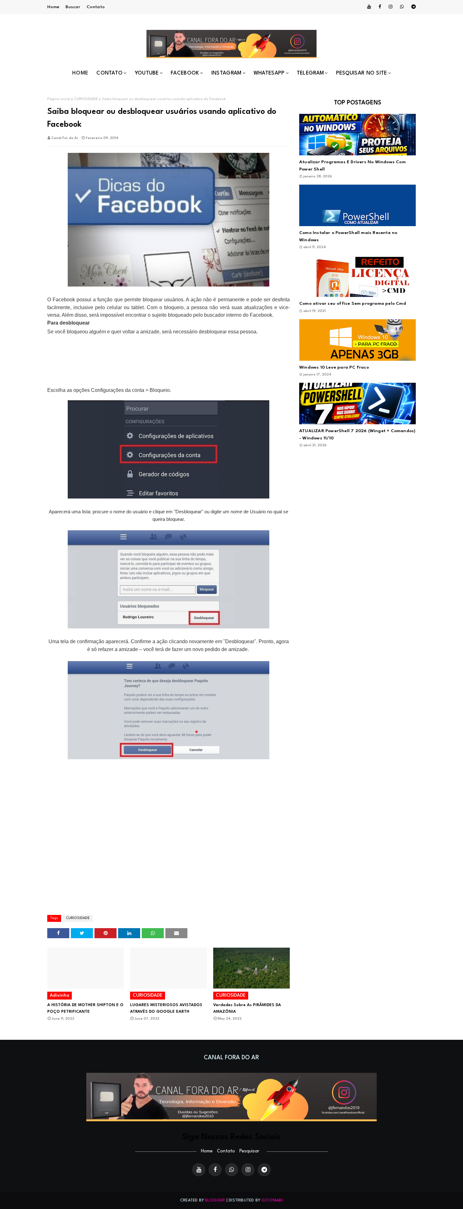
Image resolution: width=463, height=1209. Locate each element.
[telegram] (412, 7)
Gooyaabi (272, 1200)
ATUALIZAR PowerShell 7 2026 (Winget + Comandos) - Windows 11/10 (357, 434)
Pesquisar (249, 1151)
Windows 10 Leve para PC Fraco (334, 367)
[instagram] (390, 7)
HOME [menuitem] (80, 73)
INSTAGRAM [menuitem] (226, 73)
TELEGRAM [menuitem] (310, 73)
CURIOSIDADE (86, 99)
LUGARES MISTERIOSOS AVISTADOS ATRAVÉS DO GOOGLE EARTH (166, 1008)
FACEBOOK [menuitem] (185, 73)
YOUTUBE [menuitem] (147, 73)
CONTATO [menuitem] (109, 73)
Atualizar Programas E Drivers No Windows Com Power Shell (352, 165)
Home (53, 7)
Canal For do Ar (64, 138)
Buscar (73, 7)
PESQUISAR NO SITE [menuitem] (361, 73)
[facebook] (379, 7)
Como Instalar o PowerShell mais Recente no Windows (348, 236)
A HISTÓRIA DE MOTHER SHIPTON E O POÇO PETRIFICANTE (85, 1008)
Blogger (215, 1200)
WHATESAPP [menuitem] (269, 73)
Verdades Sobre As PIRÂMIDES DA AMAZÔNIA (247, 1008)
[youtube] (369, 7)
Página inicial (58, 99)
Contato (96, 7)
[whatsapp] (402, 7)
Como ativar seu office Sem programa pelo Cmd (352, 303)
